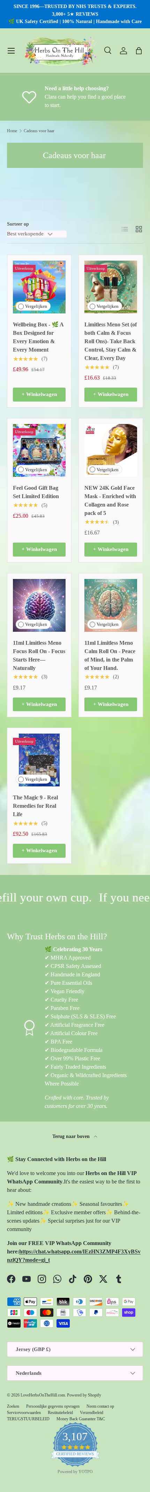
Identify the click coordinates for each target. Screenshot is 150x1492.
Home (12, 131)
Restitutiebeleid (60, 1412)
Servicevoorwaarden (24, 1412)
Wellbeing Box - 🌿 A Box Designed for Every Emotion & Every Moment (38, 337)
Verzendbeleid (91, 1412)
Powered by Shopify (84, 1395)
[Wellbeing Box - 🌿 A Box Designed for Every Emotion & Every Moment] (39, 287)
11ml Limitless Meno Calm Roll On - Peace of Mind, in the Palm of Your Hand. (109, 655)
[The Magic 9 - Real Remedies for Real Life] (39, 760)
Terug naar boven (71, 1136)
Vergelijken (36, 306)
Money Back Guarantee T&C (81, 1418)
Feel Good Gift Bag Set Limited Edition (36, 492)
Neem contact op (100, 1406)
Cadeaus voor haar (39, 131)
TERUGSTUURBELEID (28, 1418)
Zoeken (13, 1406)
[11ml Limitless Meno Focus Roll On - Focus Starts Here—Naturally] (39, 605)
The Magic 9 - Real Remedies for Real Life (35, 805)
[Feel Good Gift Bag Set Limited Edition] (39, 450)
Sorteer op (18, 224)
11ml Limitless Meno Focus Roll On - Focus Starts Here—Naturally (39, 655)
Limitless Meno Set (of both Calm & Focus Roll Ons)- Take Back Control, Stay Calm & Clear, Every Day (110, 341)
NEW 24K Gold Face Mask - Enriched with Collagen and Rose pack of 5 (110, 500)
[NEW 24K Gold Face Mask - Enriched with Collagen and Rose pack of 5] (110, 450)
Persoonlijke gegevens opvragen (53, 1406)
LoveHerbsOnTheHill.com (43, 1395)
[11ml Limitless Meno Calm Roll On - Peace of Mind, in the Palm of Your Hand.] (110, 605)
